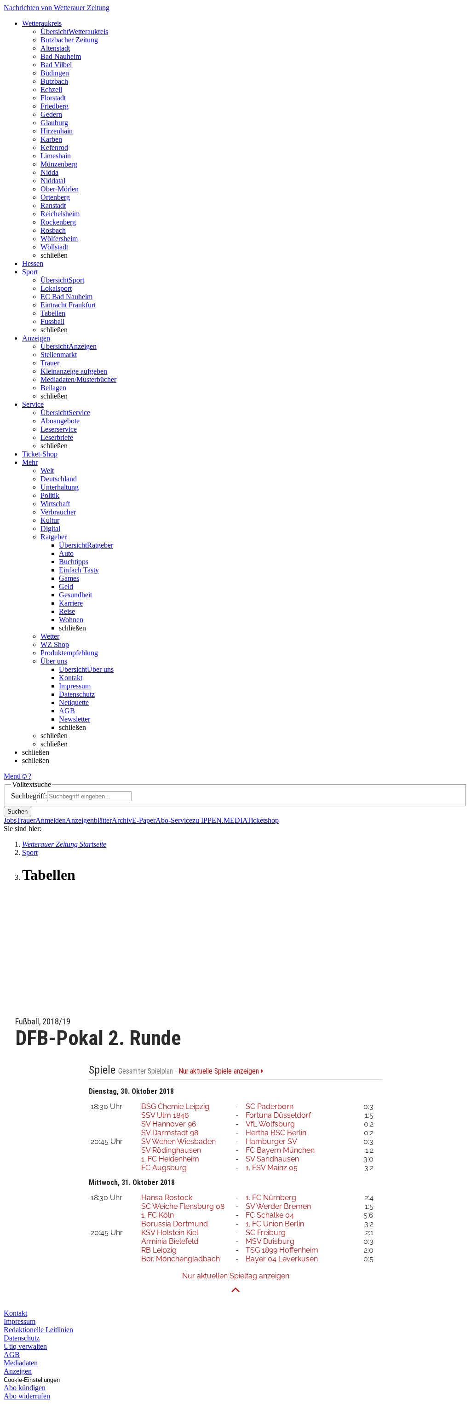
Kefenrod (54, 147)
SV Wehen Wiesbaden (178, 1141)
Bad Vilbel (56, 65)
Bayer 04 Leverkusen (282, 1258)
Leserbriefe (56, 437)
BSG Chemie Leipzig (175, 1106)
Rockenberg (58, 222)
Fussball (52, 321)
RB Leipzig (159, 1250)
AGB (67, 711)
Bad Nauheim (60, 56)
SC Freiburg (266, 1232)
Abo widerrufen (27, 1396)
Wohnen (71, 620)
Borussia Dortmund (174, 1223)
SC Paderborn (269, 1106)
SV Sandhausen (272, 1159)
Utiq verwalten (25, 1346)
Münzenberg (58, 164)
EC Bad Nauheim (66, 296)
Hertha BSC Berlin (276, 1132)
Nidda (49, 172)
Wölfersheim (59, 239)
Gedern (51, 114)
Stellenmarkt (58, 354)
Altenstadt (55, 48)
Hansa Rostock (166, 1197)
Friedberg (54, 106)
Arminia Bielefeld (169, 1241)
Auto (66, 553)
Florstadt (53, 98)
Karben (51, 139)
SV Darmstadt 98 (169, 1132)
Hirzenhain (56, 131)
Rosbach (53, 230)
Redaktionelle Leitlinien (38, 1330)
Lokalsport (56, 288)
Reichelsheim (60, 214)
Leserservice (58, 429)
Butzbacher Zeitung (69, 40)
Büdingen (54, 73)
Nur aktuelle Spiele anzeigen (220, 1071)
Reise (67, 611)
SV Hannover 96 (168, 1124)
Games (69, 578)
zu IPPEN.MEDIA (219, 820)
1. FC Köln (157, 1215)
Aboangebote (60, 421)
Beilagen (53, 388)
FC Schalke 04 (270, 1215)
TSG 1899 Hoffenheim (282, 1250)
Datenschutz (77, 694)
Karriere (71, 603)
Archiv (122, 820)
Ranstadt (53, 205)
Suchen (17, 811)
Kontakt (70, 678)
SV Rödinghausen (171, 1150)
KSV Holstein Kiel (169, 1232)
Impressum (75, 686)
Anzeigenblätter (89, 820)
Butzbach (54, 81)
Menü (12, 776)
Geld (66, 586)
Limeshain (55, 156)
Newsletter (74, 719)
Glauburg (54, 123)
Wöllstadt (54, 247)
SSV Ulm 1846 (165, 1115)
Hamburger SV (271, 1141)
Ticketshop (263, 820)
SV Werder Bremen (278, 1206)
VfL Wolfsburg (270, 1124)
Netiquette (74, 702)
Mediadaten (21, 1363)
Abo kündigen (25, 1388)
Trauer (49, 363)
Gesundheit (75, 595)
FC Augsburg (164, 1167)
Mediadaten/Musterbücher (78, 379)
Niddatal (52, 181)
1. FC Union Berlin (275, 1223)
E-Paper (143, 820)
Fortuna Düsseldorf (278, 1115)
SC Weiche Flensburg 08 (182, 1206)
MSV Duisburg (270, 1241)
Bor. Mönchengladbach (180, 1258)
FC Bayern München (280, 1150)
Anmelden (50, 820)
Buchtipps (73, 562)
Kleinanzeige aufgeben (73, 371)
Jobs (10, 820)
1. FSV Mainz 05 (272, 1167)
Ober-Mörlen (59, 189)
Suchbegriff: (29, 796)
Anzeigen (18, 1371)
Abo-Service (173, 820)
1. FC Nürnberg (271, 1197)
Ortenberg (55, 197)
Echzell (51, 89)
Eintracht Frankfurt (68, 305)
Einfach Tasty (79, 570)
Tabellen (52, 313)
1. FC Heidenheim (170, 1159)
